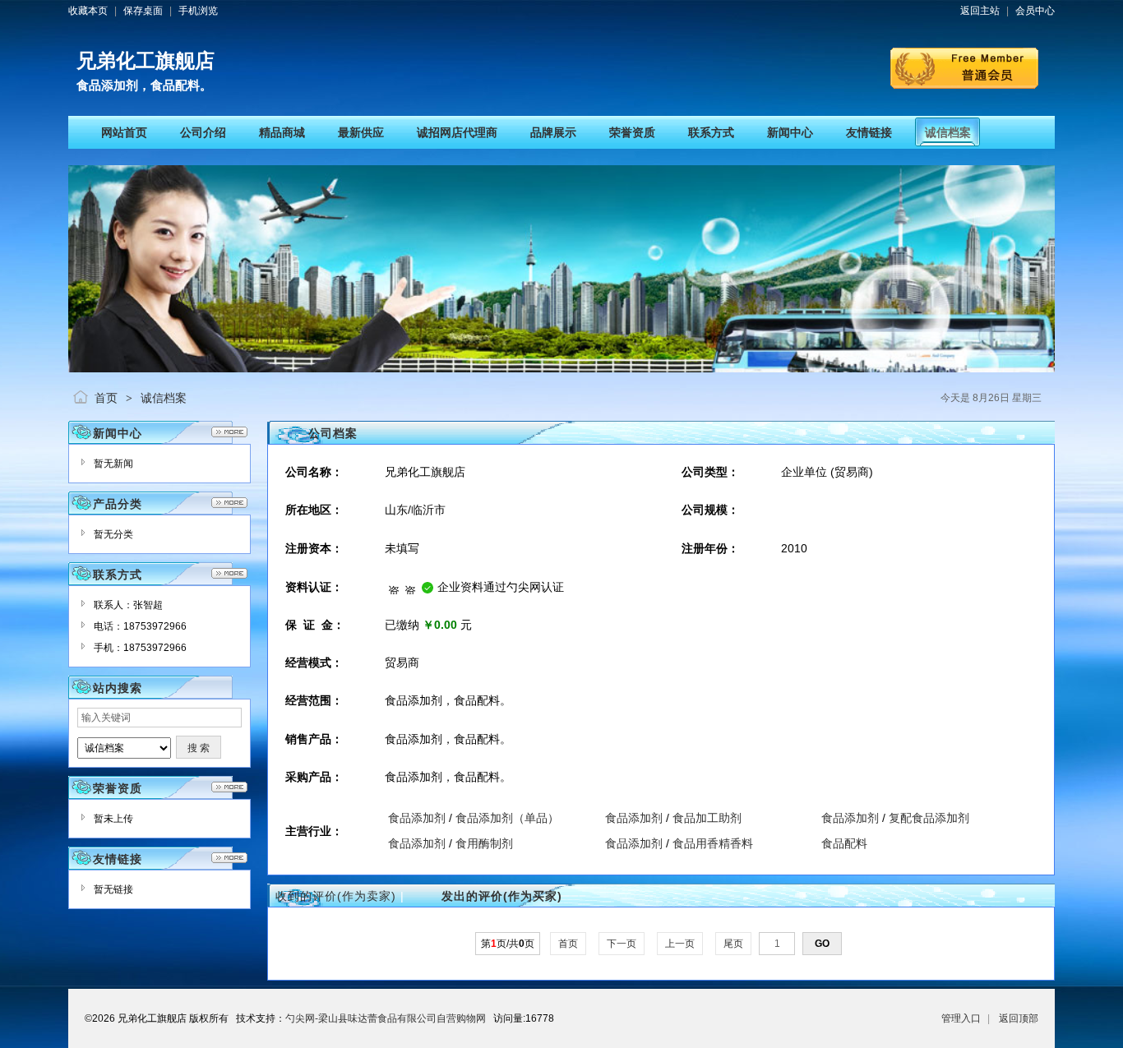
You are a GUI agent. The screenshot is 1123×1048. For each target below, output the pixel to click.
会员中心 (1035, 10)
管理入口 (961, 1018)
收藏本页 (88, 10)
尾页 (733, 943)
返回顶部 (1018, 1018)
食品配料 (844, 843)
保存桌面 (143, 10)
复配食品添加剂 (929, 817)
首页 (106, 397)
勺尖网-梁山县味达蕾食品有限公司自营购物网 (385, 1018)
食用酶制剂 (484, 843)
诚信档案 (164, 397)
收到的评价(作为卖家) (335, 896)
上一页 (680, 943)
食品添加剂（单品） (507, 817)
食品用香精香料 (712, 843)
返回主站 (980, 10)
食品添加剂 (417, 817)
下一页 (621, 943)
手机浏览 (198, 10)
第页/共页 (507, 943)
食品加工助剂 (707, 817)
